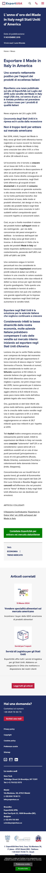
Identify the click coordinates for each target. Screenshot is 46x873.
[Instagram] (5, 759)
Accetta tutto (23, 869)
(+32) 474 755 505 (11, 820)
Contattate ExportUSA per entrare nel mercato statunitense (23, 532)
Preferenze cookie (23, 864)
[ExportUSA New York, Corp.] (12, 4)
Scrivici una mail (13, 718)
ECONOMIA (12, 552)
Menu (42, 3)
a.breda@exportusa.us (13, 823)
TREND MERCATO (15, 555)
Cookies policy (9, 740)
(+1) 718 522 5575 (14, 783)
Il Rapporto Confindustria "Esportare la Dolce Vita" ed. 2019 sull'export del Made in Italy (22, 515)
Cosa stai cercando (29, 3)
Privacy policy (9, 729)
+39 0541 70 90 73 (36, 3)
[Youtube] (11, 759)
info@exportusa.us (11, 800)
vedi (23, 602)
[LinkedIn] (16, 759)
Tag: (9, 548)
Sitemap (7, 752)
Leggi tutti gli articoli (23, 685)
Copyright (8, 735)
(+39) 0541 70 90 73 (12, 796)
